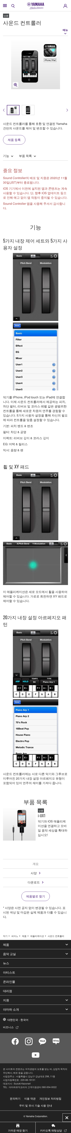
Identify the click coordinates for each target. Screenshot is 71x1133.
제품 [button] (6, 944)
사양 (34, 873)
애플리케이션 (37, 935)
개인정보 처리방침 (50, 1098)
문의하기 (15, 1098)
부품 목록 (25, 156)
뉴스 (6, 963)
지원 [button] (6, 1000)
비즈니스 (8, 1027)
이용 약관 (30, 1098)
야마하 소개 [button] (11, 1009)
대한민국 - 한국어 (17, 1020)
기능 (6, 156)
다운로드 (34, 882)
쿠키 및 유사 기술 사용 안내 (35, 1105)
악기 (5, 935)
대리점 (7, 990)
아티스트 (9, 972)
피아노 (14, 935)
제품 (24, 935)
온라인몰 (9, 981)
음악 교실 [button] (9, 953)
